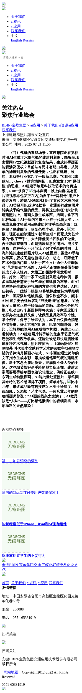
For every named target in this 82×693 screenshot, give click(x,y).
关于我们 (18, 17)
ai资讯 (16, 21)
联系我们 (18, 31)
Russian (28, 40)
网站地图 (11, 672)
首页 (5, 583)
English (16, 40)
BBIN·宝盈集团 (14, 125)
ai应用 (16, 26)
